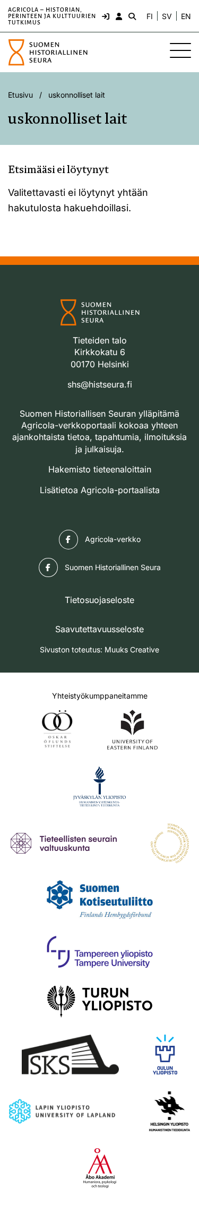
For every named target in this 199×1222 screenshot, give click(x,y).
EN (186, 16)
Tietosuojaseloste (99, 600)
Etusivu (20, 94)
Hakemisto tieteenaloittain (99, 469)
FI (149, 16)
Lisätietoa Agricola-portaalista (100, 490)
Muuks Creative (132, 649)
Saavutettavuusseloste (99, 629)
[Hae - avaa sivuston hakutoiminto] (131, 16)
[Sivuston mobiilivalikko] (180, 50)
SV (167, 16)
